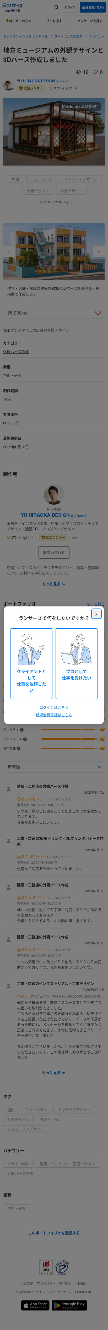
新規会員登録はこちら (54, 714)
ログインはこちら (54, 707)
